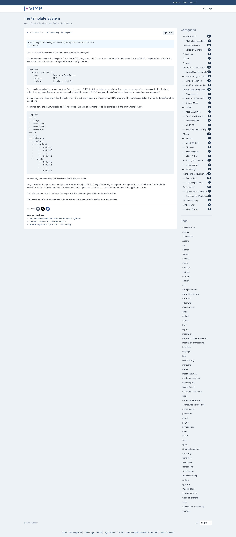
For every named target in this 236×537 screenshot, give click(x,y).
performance (188, 409)
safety (185, 436)
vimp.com (177, 2)
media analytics (189, 374)
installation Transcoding (193, 343)
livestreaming (188, 360)
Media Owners (189, 387)
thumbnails (187, 462)
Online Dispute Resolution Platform (142, 532)
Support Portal (30, 23)
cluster (185, 263)
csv (184, 285)
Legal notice (109, 532)
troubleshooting (189, 475)
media (185, 369)
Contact (120, 532)
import (185, 329)
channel (185, 258)
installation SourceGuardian (194, 338)
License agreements (93, 532)
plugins (185, 422)
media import (188, 382)
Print (170, 32)
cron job (186, 276)
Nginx (185, 396)
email (184, 312)
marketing (186, 365)
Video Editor (188, 489)
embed (185, 316)
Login (209, 8)
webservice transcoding (193, 506)
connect (186, 267)
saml (184, 440)
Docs (185, 2)
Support (193, 2)
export (185, 320)
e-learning (186, 303)
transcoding (187, 467)
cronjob (185, 281)
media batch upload (191, 378)
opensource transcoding (193, 405)
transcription (188, 471)
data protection (189, 289)
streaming (186, 453)
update (185, 480)
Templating (54, 32)
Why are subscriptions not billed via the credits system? (55, 218)
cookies (185, 272)
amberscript (187, 236)
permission (187, 413)
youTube (186, 511)
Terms (64, 532)
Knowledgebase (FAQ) (48, 23)
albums (185, 232)
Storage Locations (190, 449)
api (183, 245)
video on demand (190, 498)
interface (186, 347)
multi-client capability (192, 391)
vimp (184, 502)
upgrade (186, 484)
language (186, 351)
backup (185, 254)
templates (68, 32)
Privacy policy (75, 532)
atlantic (185, 250)
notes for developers (192, 400)
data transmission (190, 294)
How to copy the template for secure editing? (51, 224)
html (184, 325)
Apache (185, 241)
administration (188, 227)
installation (187, 334)
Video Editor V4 (189, 493)
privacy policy (188, 427)
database (186, 298)
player (185, 418)
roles (184, 431)
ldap (184, 356)
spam (184, 444)
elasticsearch (188, 307)
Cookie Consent (167, 532)
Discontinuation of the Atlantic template (48, 221)
